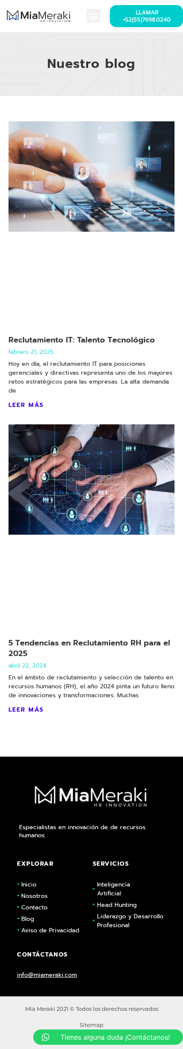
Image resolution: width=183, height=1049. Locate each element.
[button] (93, 16)
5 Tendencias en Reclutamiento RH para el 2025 (89, 648)
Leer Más (26, 405)
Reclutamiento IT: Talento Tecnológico (82, 340)
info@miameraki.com (47, 974)
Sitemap (91, 1024)
